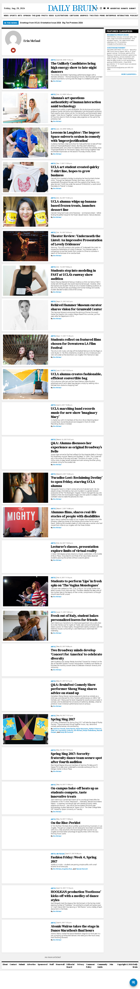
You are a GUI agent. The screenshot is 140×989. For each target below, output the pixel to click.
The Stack (94, 15)
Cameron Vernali (59, 729)
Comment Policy (90, 965)
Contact (13, 964)
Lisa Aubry (62, 730)
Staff (51, 964)
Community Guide (102, 965)
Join (111, 964)
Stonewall (60, 964)
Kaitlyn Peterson (95, 729)
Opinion (27, 15)
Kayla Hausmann (82, 729)
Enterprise (111, 15)
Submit (132, 8)
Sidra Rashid (70, 729)
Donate (124, 8)
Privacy (80, 964)
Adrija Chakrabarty (89, 730)
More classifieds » (129, 74)
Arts (20, 15)
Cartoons (74, 15)
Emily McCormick (66, 732)
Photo (44, 15)
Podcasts (134, 15)
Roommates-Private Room (118, 35)
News (6, 15)
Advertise (115, 8)
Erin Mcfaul (32, 40)
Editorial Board (70, 965)
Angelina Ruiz (67, 869)
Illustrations (61, 15)
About (5, 964)
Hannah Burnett (82, 869)
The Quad (36, 15)
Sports (13, 15)
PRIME (102, 15)
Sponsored (42, 964)
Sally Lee (54, 730)
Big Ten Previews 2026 (72, 23)
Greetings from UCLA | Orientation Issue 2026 (40, 23)
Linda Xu (70, 730)
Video (51, 15)
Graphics (84, 15)
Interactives (123, 15)
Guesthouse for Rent (116, 48)
